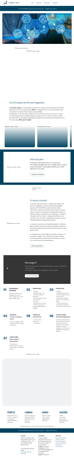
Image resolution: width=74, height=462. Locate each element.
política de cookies (60, 439)
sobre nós (38, 3)
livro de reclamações (61, 441)
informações (47, 3)
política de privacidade (61, 438)
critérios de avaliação (61, 443)
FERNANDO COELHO (14, 3)
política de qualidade (37, 246)
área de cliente (59, 446)
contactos (55, 3)
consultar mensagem (31, 276)
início (32, 3)
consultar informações (38, 174)
